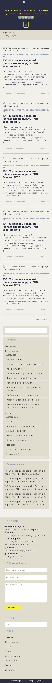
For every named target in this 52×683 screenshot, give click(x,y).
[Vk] (19, 17)
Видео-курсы (8, 55)
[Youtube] (26, 17)
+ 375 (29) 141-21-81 (14, 557)
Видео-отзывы (14, 359)
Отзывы (9, 665)
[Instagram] (22, 17)
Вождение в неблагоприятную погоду (26, 426)
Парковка (11, 445)
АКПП (9, 421)
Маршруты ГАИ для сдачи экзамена (25, 373)
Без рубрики (11, 346)
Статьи (8, 413)
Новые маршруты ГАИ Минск (21, 378)
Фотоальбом (11, 660)
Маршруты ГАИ (22, 55)
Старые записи (42, 319)
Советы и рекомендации (19, 449)
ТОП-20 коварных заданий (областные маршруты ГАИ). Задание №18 (20, 226)
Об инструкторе (13, 656)
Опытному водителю (17, 440)
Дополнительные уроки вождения (24, 364)
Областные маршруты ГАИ (20, 383)
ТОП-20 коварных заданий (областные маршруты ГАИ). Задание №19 (20, 282)
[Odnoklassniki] (29, 17)
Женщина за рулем (16, 431)
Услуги (8, 651)
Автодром (11, 355)
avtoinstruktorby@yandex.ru (19, 550)
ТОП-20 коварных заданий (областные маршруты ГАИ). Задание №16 (20, 118)
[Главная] (3, 36)
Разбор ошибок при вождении (22, 400)
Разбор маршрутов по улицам (22, 395)
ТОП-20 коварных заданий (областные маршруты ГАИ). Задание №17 (20, 174)
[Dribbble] (32, 17)
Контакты (9, 670)
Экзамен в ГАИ (13, 454)
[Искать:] (26, 330)
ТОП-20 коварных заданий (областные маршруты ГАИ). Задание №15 (20, 63)
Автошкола (12, 417)
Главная (9, 637)
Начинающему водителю (19, 435)
